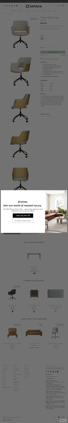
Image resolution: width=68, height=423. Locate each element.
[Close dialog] (66, 192)
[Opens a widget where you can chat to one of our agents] (63, 420)
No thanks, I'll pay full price (23, 220)
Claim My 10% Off (23, 216)
